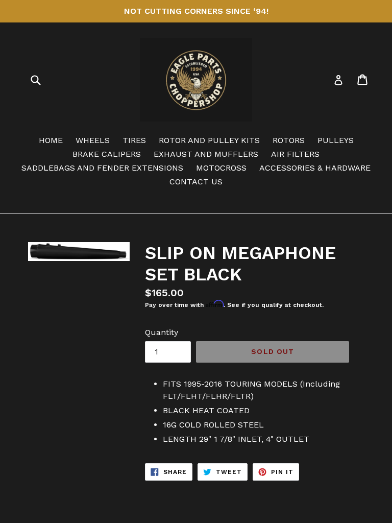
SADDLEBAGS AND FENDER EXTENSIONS (102, 168)
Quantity (161, 332)
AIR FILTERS (295, 154)
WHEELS (93, 140)
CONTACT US (196, 181)
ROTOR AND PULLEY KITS (209, 140)
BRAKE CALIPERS (106, 154)
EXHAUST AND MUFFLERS (206, 154)
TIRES (134, 140)
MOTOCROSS (221, 168)
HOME (51, 140)
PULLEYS (335, 140)
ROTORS (289, 140)
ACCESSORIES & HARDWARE (315, 168)
